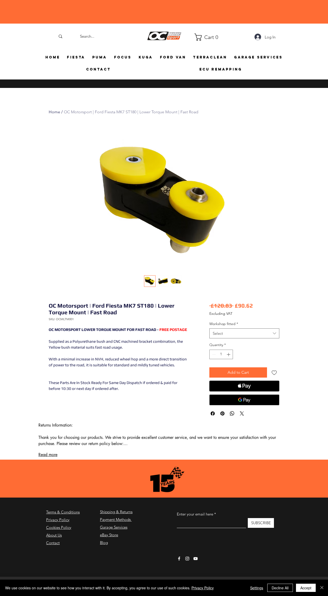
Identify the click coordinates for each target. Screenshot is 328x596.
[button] (196, 37)
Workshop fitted (223, 337)
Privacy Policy (57, 533)
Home (54, 111)
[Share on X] (242, 427)
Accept (305, 587)
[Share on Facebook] (213, 427)
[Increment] (229, 368)
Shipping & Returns (116, 525)
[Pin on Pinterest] (222, 427)
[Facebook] (179, 572)
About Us (54, 549)
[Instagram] (187, 572)
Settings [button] (256, 587)
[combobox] (244, 347)
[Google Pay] (244, 413)
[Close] (322, 588)
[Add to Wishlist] (274, 386)
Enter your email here (195, 528)
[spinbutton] (221, 368)
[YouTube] (195, 572)
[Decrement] (213, 368)
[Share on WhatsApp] (232, 427)
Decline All (280, 587)
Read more (47, 468)
